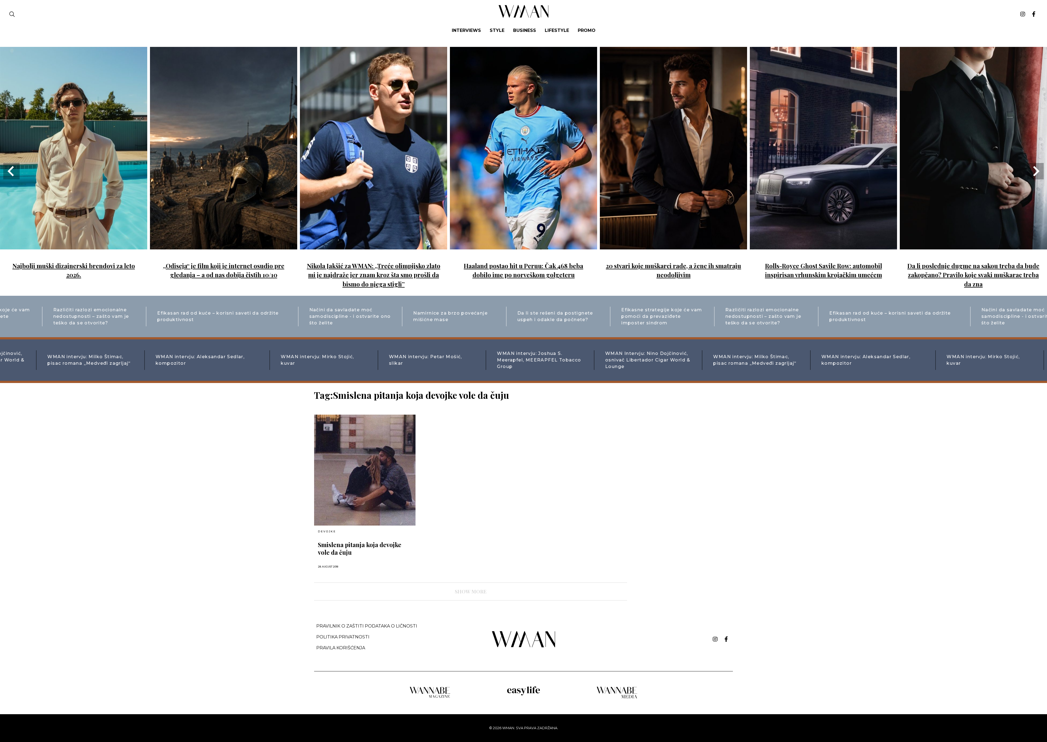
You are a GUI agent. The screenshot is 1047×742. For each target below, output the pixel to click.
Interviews (466, 30)
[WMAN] (523, 17)
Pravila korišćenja (340, 647)
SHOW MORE (470, 591)
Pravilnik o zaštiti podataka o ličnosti (366, 626)
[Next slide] (1035, 171)
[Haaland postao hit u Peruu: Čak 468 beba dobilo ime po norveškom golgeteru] (523, 245)
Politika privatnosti (342, 637)
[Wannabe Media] (617, 697)
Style (497, 30)
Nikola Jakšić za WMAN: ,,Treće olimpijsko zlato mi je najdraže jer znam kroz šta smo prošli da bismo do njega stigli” (373, 275)
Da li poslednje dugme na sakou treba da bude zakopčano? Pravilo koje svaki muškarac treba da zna (973, 275)
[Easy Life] (523, 694)
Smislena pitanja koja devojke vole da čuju (359, 548)
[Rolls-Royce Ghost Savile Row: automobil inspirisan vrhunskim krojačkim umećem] (823, 245)
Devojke (327, 531)
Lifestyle (557, 30)
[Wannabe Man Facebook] (1033, 14)
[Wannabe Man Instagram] (1023, 14)
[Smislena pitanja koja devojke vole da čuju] (365, 470)
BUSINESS (524, 30)
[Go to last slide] (11, 171)
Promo (586, 30)
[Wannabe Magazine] (430, 697)
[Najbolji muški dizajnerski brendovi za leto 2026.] (73, 245)
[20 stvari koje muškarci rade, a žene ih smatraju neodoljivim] (673, 245)
